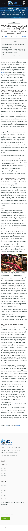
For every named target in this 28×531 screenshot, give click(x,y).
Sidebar (14, 22)
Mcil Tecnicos (7, 36)
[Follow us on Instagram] (4, 461)
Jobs (3, 54)
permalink (17, 425)
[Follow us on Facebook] (2, 461)
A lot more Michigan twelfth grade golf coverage (13, 55)
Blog (7, 16)
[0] (24, 4)
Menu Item (3, 468)
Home (2, 16)
